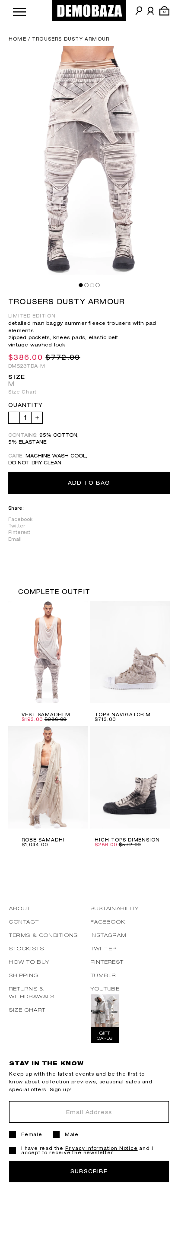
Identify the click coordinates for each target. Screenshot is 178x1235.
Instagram (109, 935)
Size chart (27, 1009)
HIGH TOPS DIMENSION (127, 840)
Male (72, 1134)
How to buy (29, 962)
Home (17, 38)
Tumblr (104, 975)
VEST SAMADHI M (46, 714)
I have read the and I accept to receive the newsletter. (87, 1150)
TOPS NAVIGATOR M (123, 714)
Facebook (20, 519)
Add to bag (89, 482)
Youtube (105, 988)
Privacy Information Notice (101, 1148)
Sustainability (115, 908)
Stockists (26, 948)
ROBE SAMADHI (43, 840)
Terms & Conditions (43, 935)
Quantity (25, 405)
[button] (19, 10)
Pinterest (19, 532)
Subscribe (89, 1171)
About (20, 908)
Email (15, 539)
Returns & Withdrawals (32, 992)
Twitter (16, 525)
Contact (24, 921)
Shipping (23, 975)
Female (31, 1134)
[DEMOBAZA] (89, 10)
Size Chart (22, 391)
